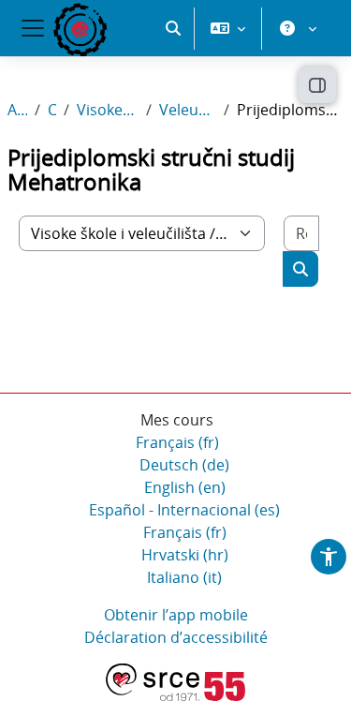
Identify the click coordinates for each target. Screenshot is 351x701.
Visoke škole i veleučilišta (108, 109)
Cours (52, 109)
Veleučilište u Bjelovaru (187, 109)
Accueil (17, 109)
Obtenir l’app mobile (176, 614)
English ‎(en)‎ (185, 487)
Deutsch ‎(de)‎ (184, 465)
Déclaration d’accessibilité (176, 637)
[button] (173, 28)
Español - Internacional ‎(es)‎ (184, 510)
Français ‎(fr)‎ (177, 442)
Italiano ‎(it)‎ (184, 577)
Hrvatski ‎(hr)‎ (184, 554)
